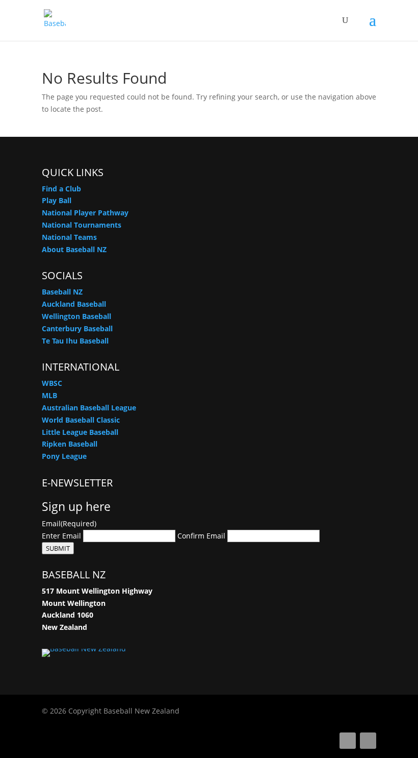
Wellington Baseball (76, 316)
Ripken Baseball (69, 444)
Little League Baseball (80, 432)
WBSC (52, 383)
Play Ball (56, 200)
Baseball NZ (62, 292)
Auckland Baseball (74, 304)
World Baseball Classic (81, 420)
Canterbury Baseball (77, 328)
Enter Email (61, 536)
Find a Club (61, 188)
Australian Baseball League (89, 407)
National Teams (69, 237)
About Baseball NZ (74, 249)
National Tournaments (81, 225)
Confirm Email (201, 536)
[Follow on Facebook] (347, 740)
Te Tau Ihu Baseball (75, 341)
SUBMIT (58, 548)
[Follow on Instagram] (368, 740)
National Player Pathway (85, 212)
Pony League (64, 456)
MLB (49, 395)
